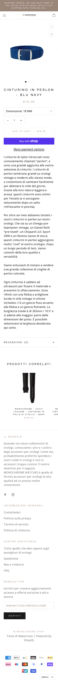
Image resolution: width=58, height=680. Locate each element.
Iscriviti (14, 616)
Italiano (45, 677)
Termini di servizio (16, 524)
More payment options (29, 149)
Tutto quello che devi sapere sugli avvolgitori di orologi (26, 550)
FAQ (6, 570)
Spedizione (11, 558)
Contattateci (12, 512)
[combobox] (47, 677)
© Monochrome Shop (28, 631)
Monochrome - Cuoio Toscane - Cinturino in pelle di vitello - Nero (29, 411)
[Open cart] (54, 15)
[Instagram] (13, 494)
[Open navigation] (4, 15)
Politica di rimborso (17, 530)
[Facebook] (5, 494)
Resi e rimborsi (14, 564)
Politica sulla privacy (17, 518)
